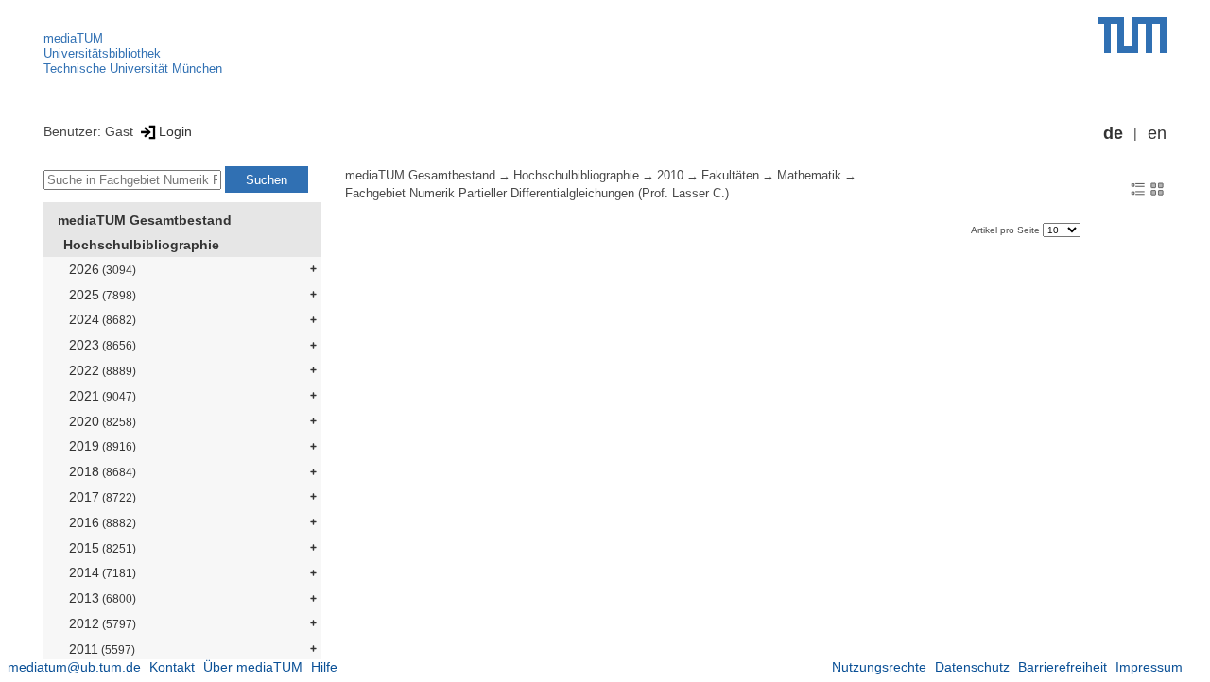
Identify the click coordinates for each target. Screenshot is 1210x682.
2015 (102, 547)
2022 (102, 370)
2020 (102, 421)
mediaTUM (73, 38)
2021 (102, 395)
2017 (102, 496)
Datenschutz (972, 666)
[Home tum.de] (1132, 35)
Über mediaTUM (252, 666)
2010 (670, 175)
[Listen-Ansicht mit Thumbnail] (1138, 187)
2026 (102, 269)
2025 (102, 294)
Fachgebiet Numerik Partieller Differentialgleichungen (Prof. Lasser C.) (537, 193)
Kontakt (172, 666)
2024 (102, 319)
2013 (102, 597)
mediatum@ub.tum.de (74, 666)
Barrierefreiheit (1062, 666)
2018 (102, 471)
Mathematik (809, 175)
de (1113, 133)
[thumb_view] (1157, 187)
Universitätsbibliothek (102, 53)
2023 (102, 344)
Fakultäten (730, 175)
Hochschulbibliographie (141, 244)
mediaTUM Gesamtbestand (145, 220)
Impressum (1149, 666)
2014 (102, 572)
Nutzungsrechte (879, 666)
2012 (102, 623)
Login (175, 131)
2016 (102, 522)
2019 (102, 445)
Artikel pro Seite (1007, 230)
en (1157, 133)
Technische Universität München (132, 68)
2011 (102, 648)
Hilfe (324, 666)
